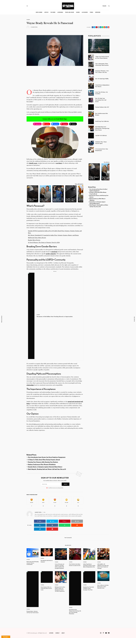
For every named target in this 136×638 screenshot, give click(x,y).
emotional (54, 251)
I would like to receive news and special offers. (55, 487)
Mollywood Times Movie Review (37, 237)
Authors (51, 633)
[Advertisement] (55, 79)
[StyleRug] (68, 5)
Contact (57, 633)
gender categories (51, 253)
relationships (30, 385)
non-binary (59, 163)
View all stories (79, 184)
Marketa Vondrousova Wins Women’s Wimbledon (42, 464)
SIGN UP (65, 484)
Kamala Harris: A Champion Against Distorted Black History (45, 467)
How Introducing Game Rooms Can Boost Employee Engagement (46, 457)
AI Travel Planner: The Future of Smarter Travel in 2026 (44, 242)
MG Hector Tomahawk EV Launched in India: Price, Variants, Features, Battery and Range (53, 235)
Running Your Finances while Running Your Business (43, 462)
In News (28, 19)
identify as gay (33, 163)
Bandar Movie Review (34, 240)
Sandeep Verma (38, 512)
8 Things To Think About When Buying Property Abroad (44, 459)
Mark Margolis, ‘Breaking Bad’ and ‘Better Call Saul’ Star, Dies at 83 (47, 469)
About (63, 633)
